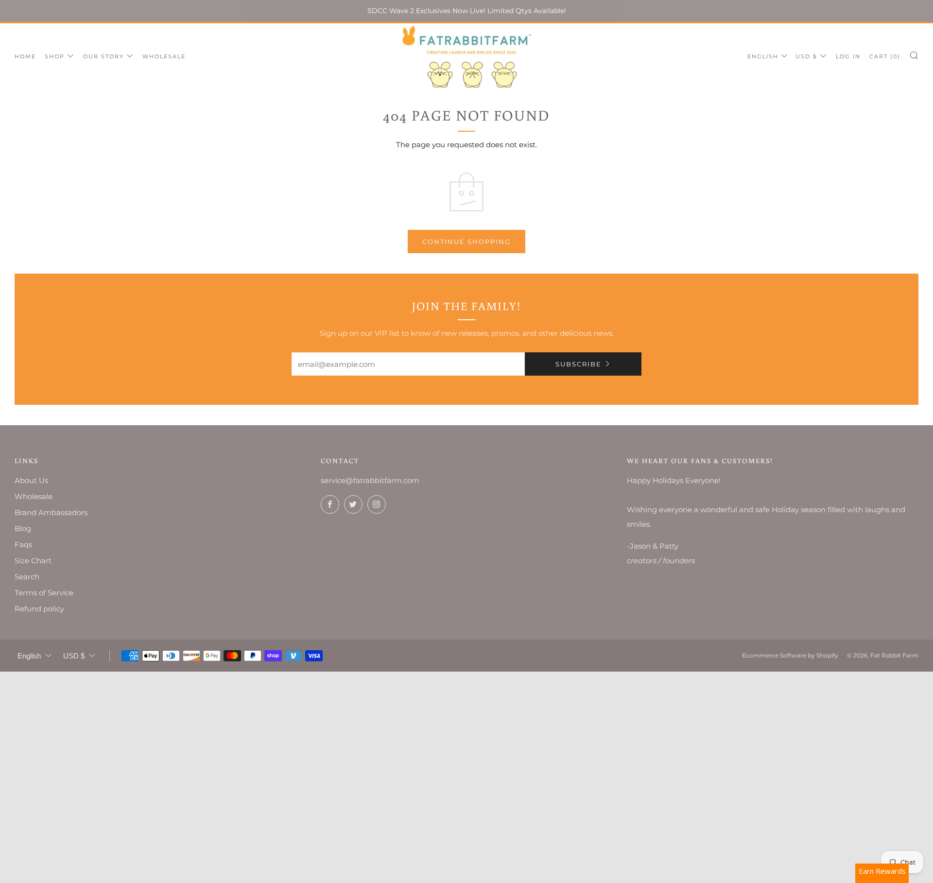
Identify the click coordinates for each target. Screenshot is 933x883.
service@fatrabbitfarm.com (370, 480)
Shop (55, 56)
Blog (23, 528)
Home (25, 56)
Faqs (23, 544)
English (762, 56)
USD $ (806, 56)
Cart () (884, 56)
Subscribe (578, 364)
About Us (31, 480)
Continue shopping (466, 241)
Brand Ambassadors (51, 512)
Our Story (103, 56)
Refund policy (39, 608)
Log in (848, 56)
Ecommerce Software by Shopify (790, 655)
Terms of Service (44, 592)
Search (27, 576)
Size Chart (33, 560)
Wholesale (164, 56)
